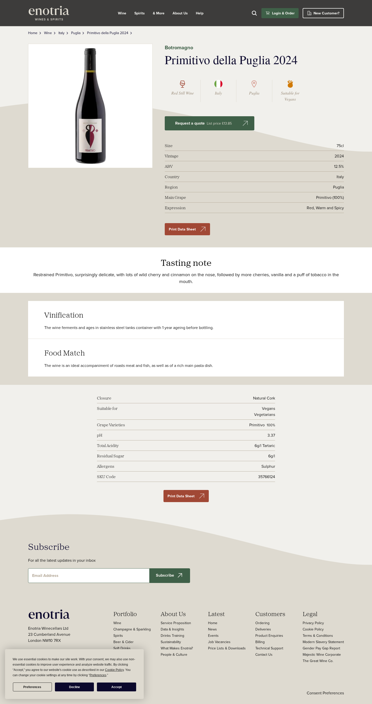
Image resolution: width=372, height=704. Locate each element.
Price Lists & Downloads (227, 648)
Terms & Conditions (318, 635)
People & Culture (174, 654)
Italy (61, 32)
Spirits (139, 13)
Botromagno (179, 47)
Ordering (262, 622)
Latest (216, 613)
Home (32, 32)
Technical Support (269, 648)
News (212, 629)
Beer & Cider (123, 641)
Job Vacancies (219, 641)
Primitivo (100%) (330, 197)
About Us (173, 613)
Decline (74, 687)
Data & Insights (172, 629)
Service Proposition (176, 622)
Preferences (32, 687)
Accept (116, 687)
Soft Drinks (122, 648)
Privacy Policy (313, 622)
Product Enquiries (269, 635)
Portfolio (125, 613)
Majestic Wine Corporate (322, 654)
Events (213, 635)
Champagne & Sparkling (132, 629)
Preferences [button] (98, 675)
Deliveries (263, 629)
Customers (270, 613)
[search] (254, 13)
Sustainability (171, 641)
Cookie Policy (313, 629)
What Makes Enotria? (177, 648)
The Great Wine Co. (318, 660)
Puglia (75, 32)
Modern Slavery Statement (323, 641)
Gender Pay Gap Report (321, 648)
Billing (260, 641)
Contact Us (264, 654)
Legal (310, 613)
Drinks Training (172, 635)
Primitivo (257, 425)
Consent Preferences (325, 693)
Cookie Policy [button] (114, 670)
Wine (122, 13)
